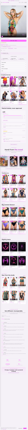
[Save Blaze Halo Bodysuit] (8, 189)
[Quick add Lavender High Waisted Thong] (8, 229)
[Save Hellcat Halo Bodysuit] (24, 189)
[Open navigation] (1, 2)
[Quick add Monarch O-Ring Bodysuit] (24, 183)
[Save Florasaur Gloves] (16, 291)
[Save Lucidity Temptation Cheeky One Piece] (25, 6)
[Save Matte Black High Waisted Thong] (16, 221)
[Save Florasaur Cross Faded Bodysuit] (8, 277)
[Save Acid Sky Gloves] (17, 91)
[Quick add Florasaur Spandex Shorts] (24, 285)
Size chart (15, 48)
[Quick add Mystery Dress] (8, 264)
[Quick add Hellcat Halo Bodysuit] (24, 196)
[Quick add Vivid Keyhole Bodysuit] (8, 183)
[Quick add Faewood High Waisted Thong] (24, 215)
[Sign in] (24, 2)
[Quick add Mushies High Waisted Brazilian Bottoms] (16, 215)
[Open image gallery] (14, 21)
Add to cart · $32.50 (13, 40)
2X (14, 36)
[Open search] (21, 2)
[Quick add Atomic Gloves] (25, 85)
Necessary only (20, 428)
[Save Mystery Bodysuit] (24, 257)
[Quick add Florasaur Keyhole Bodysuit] (16, 285)
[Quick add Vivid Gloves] (25, 99)
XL (8, 36)
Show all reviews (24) (14, 144)
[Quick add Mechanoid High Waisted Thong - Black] (24, 229)
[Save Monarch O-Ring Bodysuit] (24, 175)
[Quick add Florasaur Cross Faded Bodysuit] (8, 285)
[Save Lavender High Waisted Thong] (8, 221)
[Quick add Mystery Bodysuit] (24, 264)
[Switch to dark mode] (19, 2)
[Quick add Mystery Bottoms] (8, 250)
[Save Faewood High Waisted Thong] (24, 208)
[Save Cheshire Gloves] (17, 77)
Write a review (5, 120)
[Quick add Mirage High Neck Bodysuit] (8, 85)
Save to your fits (14, 56)
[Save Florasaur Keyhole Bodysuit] (16, 277)
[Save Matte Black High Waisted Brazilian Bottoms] (8, 208)
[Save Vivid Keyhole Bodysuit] (8, 175)
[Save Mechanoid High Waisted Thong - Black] (24, 221)
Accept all (25, 428)
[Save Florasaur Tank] (8, 291)
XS (2, 36)
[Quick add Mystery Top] (16, 250)
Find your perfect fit (11, 48)
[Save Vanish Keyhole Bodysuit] (16, 175)
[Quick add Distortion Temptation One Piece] (16, 196)
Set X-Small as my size (4, 48)
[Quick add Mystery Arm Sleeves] (24, 250)
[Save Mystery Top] (16, 243)
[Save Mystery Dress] (8, 257)
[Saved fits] (22, 2)
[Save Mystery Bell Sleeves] (16, 257)
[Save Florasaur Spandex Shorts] (24, 277)
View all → (24, 240)
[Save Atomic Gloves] (25, 77)
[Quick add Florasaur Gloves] (16, 299)
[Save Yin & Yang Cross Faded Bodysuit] (24, 291)
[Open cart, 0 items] (26, 2)
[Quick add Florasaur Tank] (8, 299)
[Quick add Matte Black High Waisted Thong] (16, 229)
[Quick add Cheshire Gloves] (17, 85)
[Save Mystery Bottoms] (8, 243)
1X (12, 36)
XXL (10, 36)
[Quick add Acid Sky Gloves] (17, 99)
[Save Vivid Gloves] (25, 91)
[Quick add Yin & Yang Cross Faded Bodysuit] (24, 299)
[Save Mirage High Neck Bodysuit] (8, 77)
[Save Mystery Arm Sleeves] (24, 243)
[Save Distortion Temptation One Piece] (16, 189)
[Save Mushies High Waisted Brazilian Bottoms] (16, 208)
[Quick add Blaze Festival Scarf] (8, 99)
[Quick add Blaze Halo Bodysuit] (8, 196)
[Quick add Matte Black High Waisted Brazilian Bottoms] (8, 215)
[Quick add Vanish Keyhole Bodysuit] (16, 183)
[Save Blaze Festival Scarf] (8, 91)
